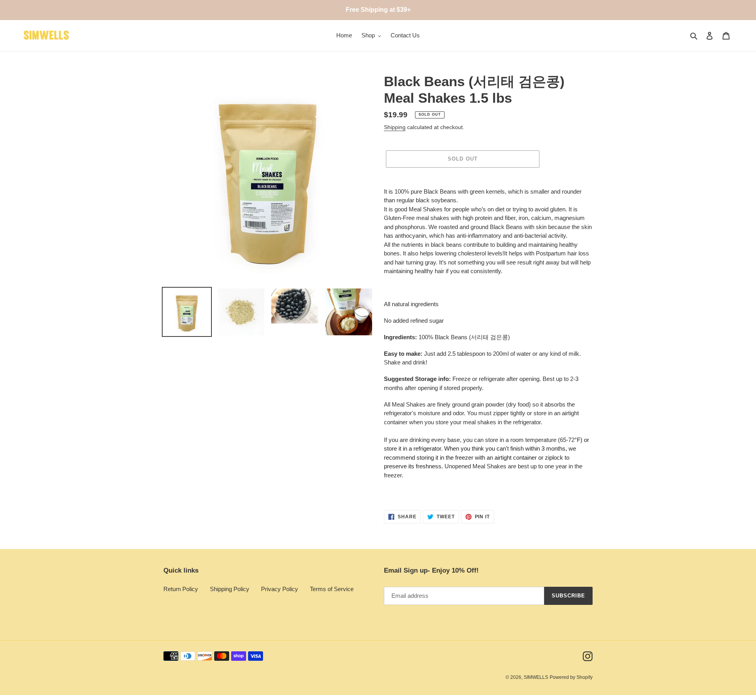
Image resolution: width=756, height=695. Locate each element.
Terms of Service (332, 589)
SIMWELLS (536, 677)
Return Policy (180, 589)
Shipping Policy (229, 589)
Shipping (395, 127)
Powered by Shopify (571, 677)
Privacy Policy (279, 589)
